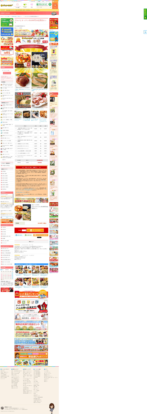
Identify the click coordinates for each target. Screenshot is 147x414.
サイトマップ (48, 1)
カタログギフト (46, 378)
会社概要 (39, 1)
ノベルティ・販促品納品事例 (38, 397)
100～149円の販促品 (37, 372)
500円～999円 (4, 173)
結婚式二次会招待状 (14, 382)
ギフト (46, 369)
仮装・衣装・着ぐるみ (26, 380)
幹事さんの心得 (13, 374)
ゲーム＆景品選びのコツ (15, 378)
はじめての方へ (33, 1)
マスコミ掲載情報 (3, 374)
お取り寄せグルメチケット (48, 376)
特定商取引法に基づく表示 (6, 236)
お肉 (10, 77)
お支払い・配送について (4, 372)
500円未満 (8, 78)
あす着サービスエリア (4, 55)
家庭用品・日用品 (36, 385)
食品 (34, 378)
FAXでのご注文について (6, 257)
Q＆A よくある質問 (4, 377)
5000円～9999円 (5, 182)
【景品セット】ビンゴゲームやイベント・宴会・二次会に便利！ (27, 375)
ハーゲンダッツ (3, 78)
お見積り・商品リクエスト (38, 401)
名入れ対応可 (36, 377)
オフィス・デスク (36, 382)
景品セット (6, 76)
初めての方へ (3, 370)
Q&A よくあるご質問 (5, 240)
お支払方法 (4, 229)
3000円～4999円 (5, 180)
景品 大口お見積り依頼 (5, 250)
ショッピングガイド (5, 369)
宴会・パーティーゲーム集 (15, 372)
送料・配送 (4, 231)
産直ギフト (46, 380)
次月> (11, 269)
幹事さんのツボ (15, 369)
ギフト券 (2, 79)
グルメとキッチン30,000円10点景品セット (19, 287)
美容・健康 (35, 386)
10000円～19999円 (5, 184)
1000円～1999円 (5, 175)
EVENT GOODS (5, 13)
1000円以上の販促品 (37, 376)
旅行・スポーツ (36, 389)
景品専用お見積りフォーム (27, 393)
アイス (11, 78)
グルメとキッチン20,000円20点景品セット (44, 275)
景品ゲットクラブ (27, 369)
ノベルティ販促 (37, 369)
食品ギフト (46, 381)
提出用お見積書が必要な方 (6, 259)
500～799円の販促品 (37, 374)
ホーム (2, 16)
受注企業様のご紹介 (37, 398)
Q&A (43, 1)
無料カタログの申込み (37, 402)
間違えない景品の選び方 (15, 380)
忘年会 (8, 77)
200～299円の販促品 (37, 373)
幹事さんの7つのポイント (15, 377)
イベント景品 (13, 13)
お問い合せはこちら (5, 248)
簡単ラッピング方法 (14, 386)
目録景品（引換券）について (27, 391)
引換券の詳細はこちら (21, 192)
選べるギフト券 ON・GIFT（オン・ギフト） (51, 377)
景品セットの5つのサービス (27, 390)
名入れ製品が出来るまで (37, 399)
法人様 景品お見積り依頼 (6, 255)
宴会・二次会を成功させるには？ (16, 370)
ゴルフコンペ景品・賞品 (27, 381)
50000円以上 (4, 189)
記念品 (35, 393)
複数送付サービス (47, 374)
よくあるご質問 (25, 194)
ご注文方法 (4, 227)
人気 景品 (2, 76)
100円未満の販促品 (37, 370)
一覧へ (7, 217)
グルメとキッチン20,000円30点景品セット (44, 287)
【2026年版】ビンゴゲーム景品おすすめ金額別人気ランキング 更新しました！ (20, 10)
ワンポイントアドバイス (15, 376)
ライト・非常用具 (36, 390)
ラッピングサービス (47, 372)
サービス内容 (46, 370)
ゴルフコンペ (36, 394)
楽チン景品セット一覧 (26, 373)
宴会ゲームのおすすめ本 (15, 373)
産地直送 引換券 (3, 77)
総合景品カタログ (26, 389)
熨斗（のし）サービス (47, 373)
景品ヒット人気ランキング (27, 372)
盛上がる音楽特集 (14, 385)
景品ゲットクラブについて (27, 370)
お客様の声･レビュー (4, 373)
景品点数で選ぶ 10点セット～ (17, 16)
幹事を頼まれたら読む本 (15, 381)
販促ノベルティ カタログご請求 (7, 264)
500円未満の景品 (25, 387)
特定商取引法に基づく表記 (5, 376)
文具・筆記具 (36, 381)
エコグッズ (35, 380)
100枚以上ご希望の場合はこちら (30, 189)
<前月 (2, 269)
